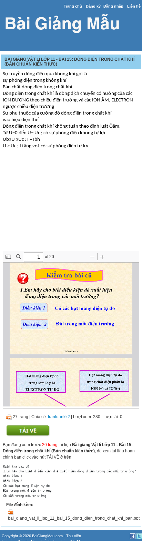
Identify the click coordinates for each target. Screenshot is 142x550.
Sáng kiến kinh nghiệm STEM (55, 541)
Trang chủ (73, 6)
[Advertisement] (71, 203)
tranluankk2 (59, 416)
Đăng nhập (113, 6)
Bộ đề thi (9, 547)
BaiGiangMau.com (47, 536)
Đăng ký (93, 6)
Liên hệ (134, 6)
